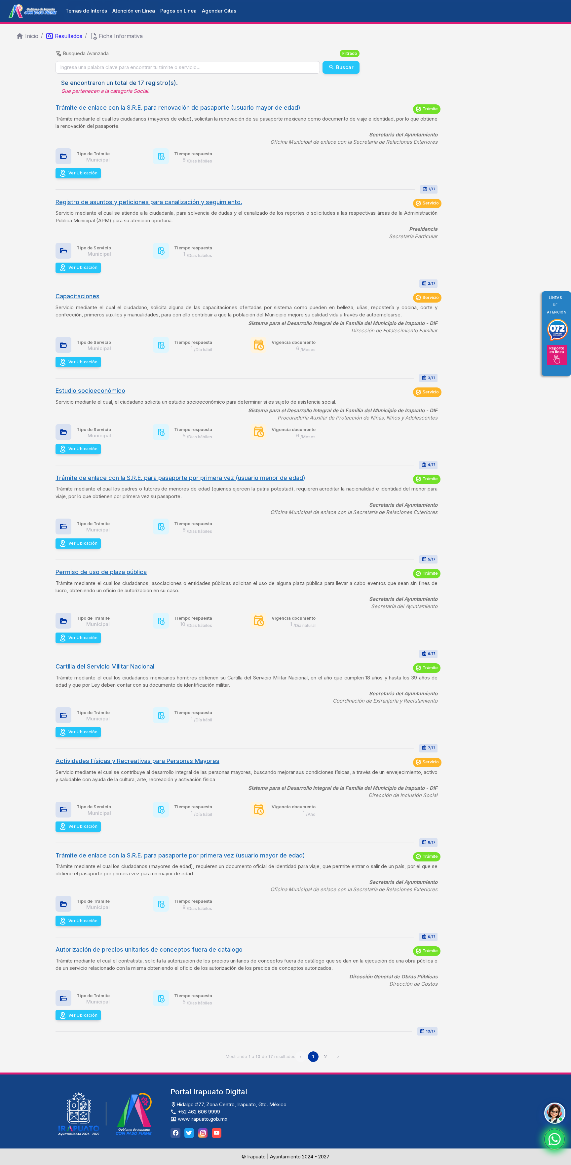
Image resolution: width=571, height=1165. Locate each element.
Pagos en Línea (178, 11)
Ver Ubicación (82, 172)
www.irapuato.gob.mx (201, 1119)
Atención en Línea (133, 11)
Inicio (31, 36)
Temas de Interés (86, 11)
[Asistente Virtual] (554, 1113)
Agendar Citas (219, 11)
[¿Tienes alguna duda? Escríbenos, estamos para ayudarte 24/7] (554, 1139)
